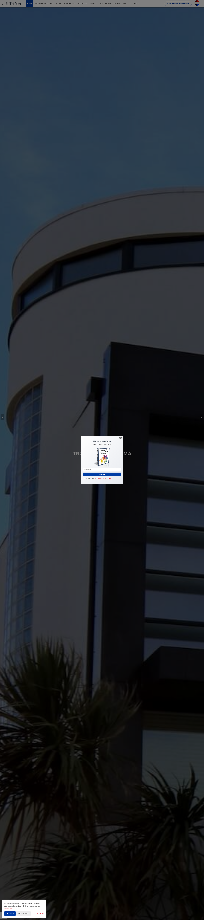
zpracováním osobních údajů (103, 478)
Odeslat (102, 474)
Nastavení (40, 913)
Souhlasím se (90, 478)
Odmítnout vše (23, 913)
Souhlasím (10, 913)
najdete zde (8, 909)
